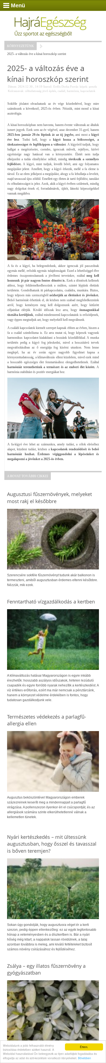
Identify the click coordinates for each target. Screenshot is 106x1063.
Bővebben (84, 1058)
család (61, 91)
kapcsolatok (87, 91)
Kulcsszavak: (16, 91)
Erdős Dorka (61, 86)
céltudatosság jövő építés (40, 91)
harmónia (73, 91)
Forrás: (74, 86)
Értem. (84, 1047)
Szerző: (47, 86)
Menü (18, 5)
